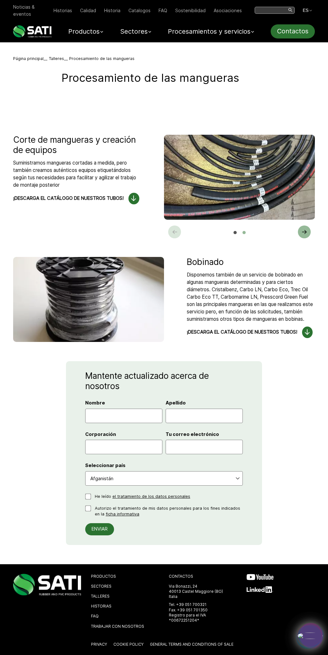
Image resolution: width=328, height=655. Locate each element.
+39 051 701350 (192, 610)
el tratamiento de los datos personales (151, 496)
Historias (62, 10)
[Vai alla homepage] (32, 35)
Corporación (100, 434)
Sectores (101, 586)
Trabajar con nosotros (117, 626)
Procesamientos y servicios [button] (209, 31)
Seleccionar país (105, 465)
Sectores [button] (134, 31)
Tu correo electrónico (192, 434)
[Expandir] (310, 636)
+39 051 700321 (191, 604)
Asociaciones (228, 10)
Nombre (95, 403)
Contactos (292, 31)
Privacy (99, 644)
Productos (103, 576)
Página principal (28, 58)
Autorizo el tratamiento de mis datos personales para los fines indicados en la (167, 511)
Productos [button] (84, 31)
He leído (142, 496)
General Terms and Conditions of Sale (192, 644)
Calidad (88, 10)
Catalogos (139, 10)
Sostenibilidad (190, 10)
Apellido (176, 403)
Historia (112, 10)
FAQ (163, 10)
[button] (235, 232)
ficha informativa (122, 514)
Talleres (56, 58)
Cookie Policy (128, 644)
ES (305, 10)
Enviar (100, 529)
